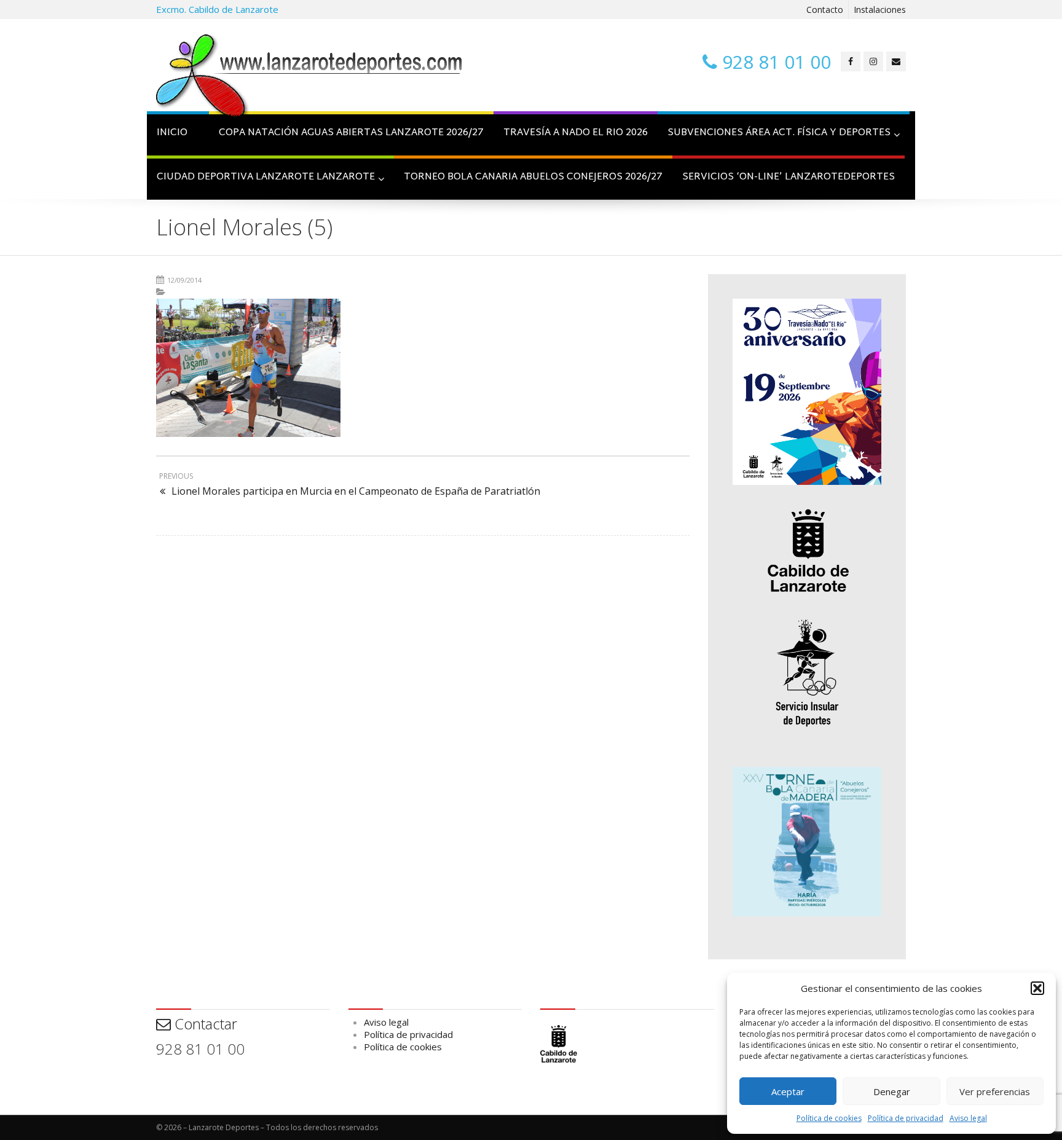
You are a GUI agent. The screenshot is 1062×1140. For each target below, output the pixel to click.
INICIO (172, 133)
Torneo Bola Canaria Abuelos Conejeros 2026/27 (533, 177)
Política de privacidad (905, 1118)
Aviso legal (968, 1118)
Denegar (891, 1091)
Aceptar (787, 1091)
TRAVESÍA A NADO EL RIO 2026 (575, 133)
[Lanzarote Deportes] (309, 77)
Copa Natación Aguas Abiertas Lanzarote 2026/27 (351, 133)
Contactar (204, 1023)
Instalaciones (880, 9)
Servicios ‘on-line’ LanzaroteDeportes (788, 177)
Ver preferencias (994, 1091)
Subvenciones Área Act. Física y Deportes (779, 133)
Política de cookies (829, 1118)
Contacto (824, 9)
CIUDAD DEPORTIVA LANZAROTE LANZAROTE (266, 177)
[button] (1037, 988)
